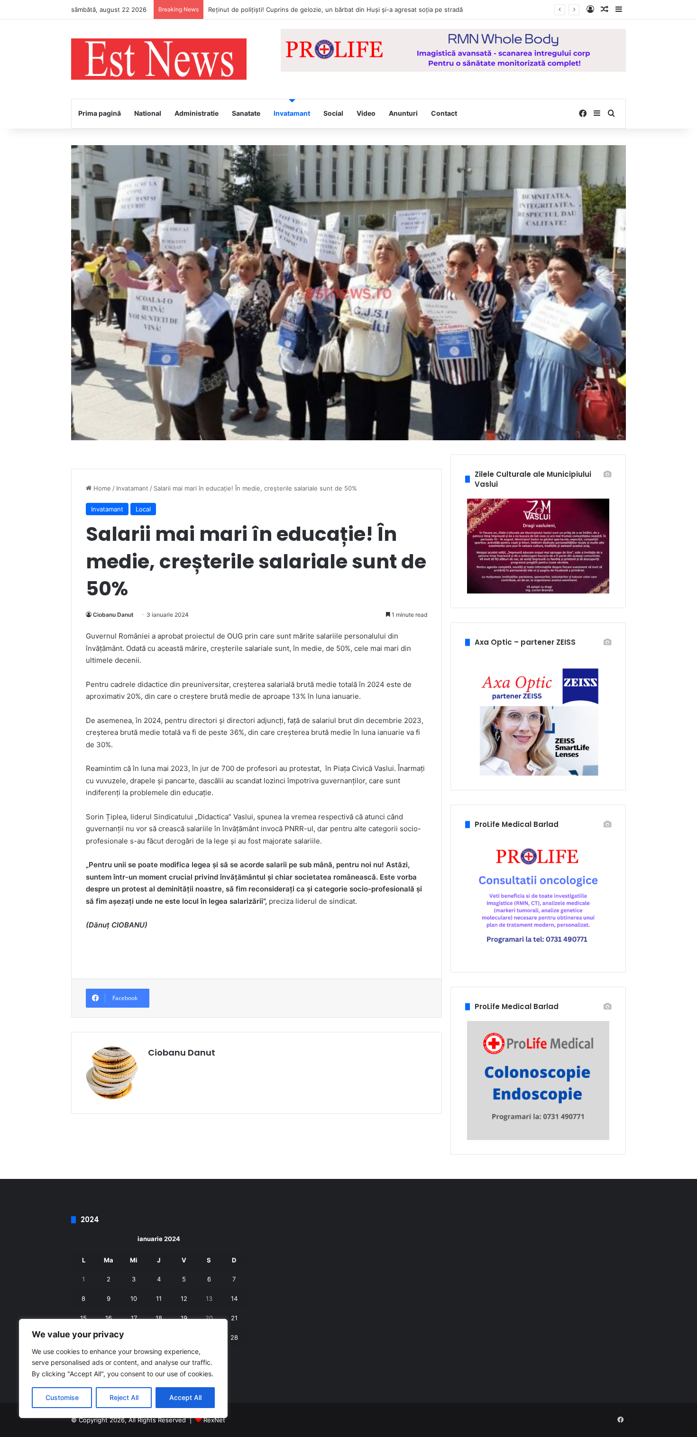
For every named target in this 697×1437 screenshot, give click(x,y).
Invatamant (292, 113)
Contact (444, 113)
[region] (123, 1368)
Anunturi (403, 113)
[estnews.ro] (159, 59)
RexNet (214, 1420)
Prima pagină (99, 113)
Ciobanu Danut (113, 614)
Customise (62, 1397)
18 (159, 1318)
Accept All (185, 1397)
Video (366, 113)
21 (234, 1318)
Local (143, 509)
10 (133, 1298)
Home (101, 488)
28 (234, 1337)
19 (184, 1318)
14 (234, 1298)
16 (108, 1318)
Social (333, 113)
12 (184, 1298)
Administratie (196, 113)
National (147, 113)
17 (134, 1318)
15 (83, 1318)
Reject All (124, 1397)
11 (159, 1298)
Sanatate (246, 113)
